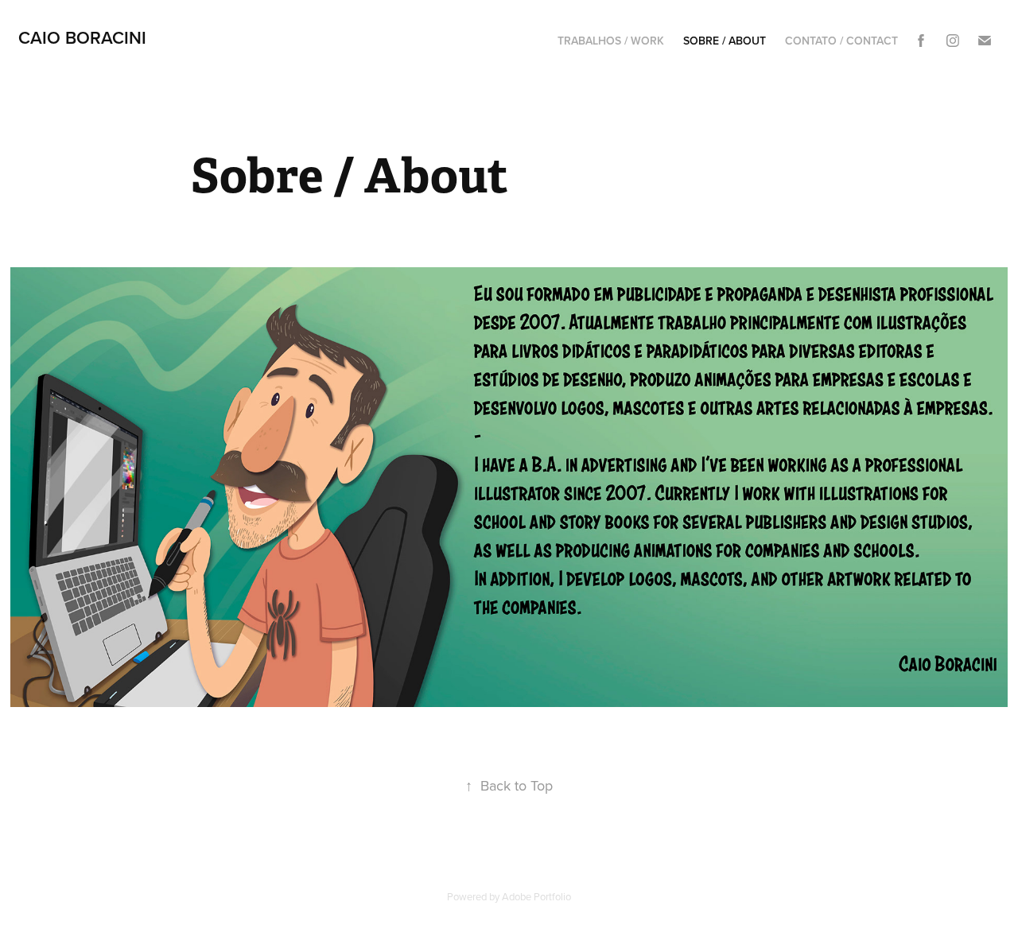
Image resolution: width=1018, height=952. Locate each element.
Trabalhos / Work (611, 41)
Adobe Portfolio (536, 896)
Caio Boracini (82, 37)
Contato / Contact (841, 41)
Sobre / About (724, 41)
